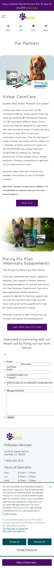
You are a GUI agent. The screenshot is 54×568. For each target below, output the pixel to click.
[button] (4, 16)
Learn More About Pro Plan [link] (27, 327)
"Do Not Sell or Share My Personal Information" (15, 530)
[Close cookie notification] (50, 487)
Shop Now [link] (27, 203)
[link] (27, 16)
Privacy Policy (9, 514)
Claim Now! (32, 7)
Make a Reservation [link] (26, 562)
